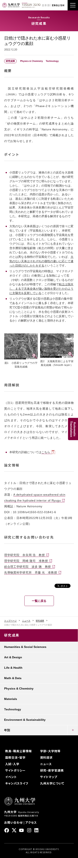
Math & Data (12, 678)
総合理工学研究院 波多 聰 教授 (27, 566)
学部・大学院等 (50, 751)
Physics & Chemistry (18, 688)
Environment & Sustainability (25, 719)
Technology (12, 709)
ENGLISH (58, 5)
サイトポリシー (15, 770)
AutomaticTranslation (73, 429)
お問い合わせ (13, 822)
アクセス (31, 822)
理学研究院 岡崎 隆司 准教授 (26, 560)
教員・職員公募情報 (18, 751)
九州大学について (52, 783)
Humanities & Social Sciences (25, 646)
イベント (11, 777)
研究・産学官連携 (52, 770)
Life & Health (13, 667)
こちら (45, 452)
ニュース (26, 621)
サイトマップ (48, 777)
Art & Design (13, 657)
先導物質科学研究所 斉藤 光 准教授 (30, 572)
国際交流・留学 (15, 757)
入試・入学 (12, 764)
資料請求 (46, 757)
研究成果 (40, 621)
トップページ (10, 621)
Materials (10, 699)
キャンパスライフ (16, 783)
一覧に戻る (39, 600)
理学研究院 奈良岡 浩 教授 (24, 555)
